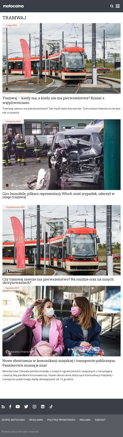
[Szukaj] (111, 6)
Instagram (34, 406)
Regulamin (36, 419)
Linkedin (43, 406)
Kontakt (100, 419)
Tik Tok (51, 406)
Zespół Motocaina (13, 419)
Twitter (26, 406)
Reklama (85, 419)
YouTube (18, 406)
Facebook (10, 406)
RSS (3, 406)
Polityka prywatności (61, 419)
